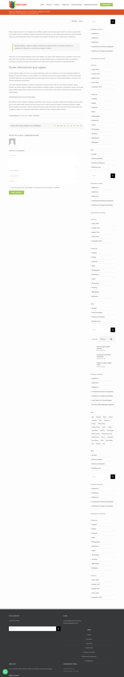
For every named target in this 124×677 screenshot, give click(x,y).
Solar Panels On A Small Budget (101, 400)
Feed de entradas (97, 158)
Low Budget (110, 430)
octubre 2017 (96, 74)
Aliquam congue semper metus (104, 364)
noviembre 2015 (97, 87)
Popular (95, 339)
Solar (102, 440)
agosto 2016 (96, 78)
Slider (30, 115)
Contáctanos (89, 661)
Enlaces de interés (89, 652)
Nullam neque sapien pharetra (103, 347)
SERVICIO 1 (95, 33)
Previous (74, 21)
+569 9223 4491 (14, 621)
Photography (96, 116)
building (98, 417)
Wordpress (95, 142)
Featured (94, 107)
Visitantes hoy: (68, 669)
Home (89, 635)
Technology (95, 129)
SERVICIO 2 (95, 38)
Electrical (106, 420)
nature (103, 437)
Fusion (104, 427)
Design (94, 103)
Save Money (95, 440)
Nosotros (89, 639)
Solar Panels (109, 440)
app (93, 417)
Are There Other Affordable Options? (103, 404)
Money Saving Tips (107, 433)
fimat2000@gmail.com (70, 623)
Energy (94, 423)
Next (80, 21)
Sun (93, 444)
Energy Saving (96, 427)
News (93, 112)
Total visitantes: (68, 671)
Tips (103, 444)
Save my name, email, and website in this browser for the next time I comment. (35, 187)
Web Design (95, 138)
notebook (110, 437)
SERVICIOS (95, 120)
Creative (94, 99)
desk (100, 420)
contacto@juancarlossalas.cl (72, 621)
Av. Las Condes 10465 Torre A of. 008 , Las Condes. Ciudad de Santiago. (30, 669)
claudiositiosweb (14, 115)
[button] (5, 671)
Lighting (102, 430)
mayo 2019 (95, 69)
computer (94, 420)
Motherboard (95, 437)
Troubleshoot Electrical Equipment (102, 46)
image (109, 427)
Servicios (89, 643)
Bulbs (104, 417)
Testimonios (89, 648)
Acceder (94, 154)
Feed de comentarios (98, 163)
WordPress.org (96, 167)
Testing (98, 444)
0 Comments (36, 115)
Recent (102, 339)
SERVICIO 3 (95, 42)
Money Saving (95, 433)
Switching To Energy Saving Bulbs (102, 51)
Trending (94, 133)
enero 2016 (95, 82)
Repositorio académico (89, 656)
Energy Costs (101, 423)
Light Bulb (94, 430)
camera (111, 417)
